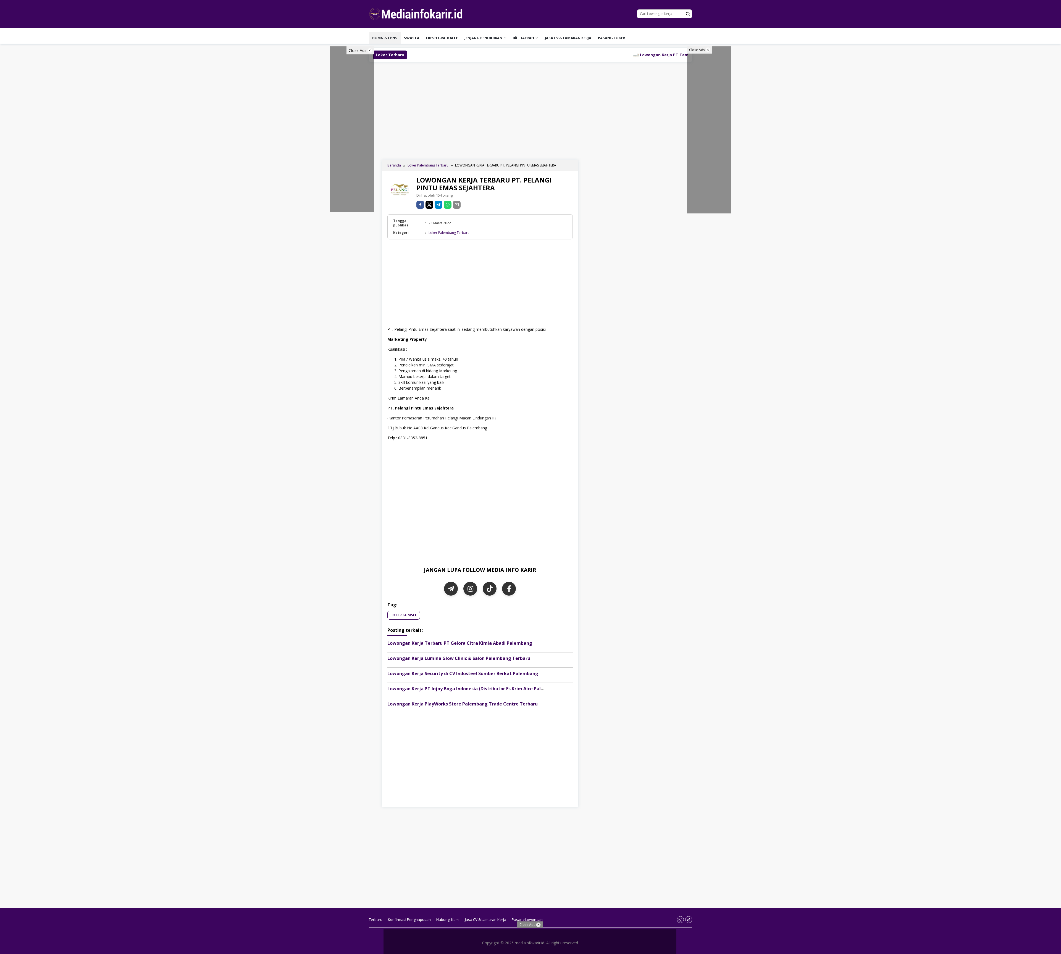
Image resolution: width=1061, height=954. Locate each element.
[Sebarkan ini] (420, 205)
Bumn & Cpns (384, 37)
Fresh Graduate (442, 37)
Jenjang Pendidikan (483, 37)
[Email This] (457, 205)
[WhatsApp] (447, 205)
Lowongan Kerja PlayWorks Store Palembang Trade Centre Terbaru (462, 704)
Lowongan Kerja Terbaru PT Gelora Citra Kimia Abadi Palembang (459, 643)
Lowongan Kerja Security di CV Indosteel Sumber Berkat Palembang (462, 673)
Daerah (526, 37)
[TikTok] (490, 589)
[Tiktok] (688, 919)
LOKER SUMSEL (403, 614)
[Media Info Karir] (417, 13)
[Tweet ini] (429, 205)
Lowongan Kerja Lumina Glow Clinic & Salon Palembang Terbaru (458, 658)
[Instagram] (470, 589)
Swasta (411, 37)
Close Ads (358, 50)
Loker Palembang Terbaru (449, 232)
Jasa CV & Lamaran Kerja (568, 37)
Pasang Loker (611, 37)
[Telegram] (438, 205)
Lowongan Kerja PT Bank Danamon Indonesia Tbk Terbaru (570, 54)
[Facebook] (509, 589)
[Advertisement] (530, 110)
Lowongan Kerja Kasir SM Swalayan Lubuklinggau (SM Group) (434, 54)
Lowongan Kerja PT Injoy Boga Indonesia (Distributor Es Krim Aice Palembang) (474, 689)
